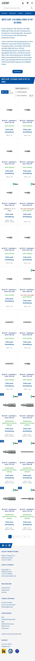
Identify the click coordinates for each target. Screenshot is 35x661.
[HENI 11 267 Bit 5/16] (9, 452)
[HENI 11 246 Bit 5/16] (9, 192)
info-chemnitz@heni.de (8, 576)
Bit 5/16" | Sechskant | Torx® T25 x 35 (27, 416)
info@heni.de (5, 646)
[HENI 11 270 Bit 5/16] (27, 498)
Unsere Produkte (6, 602)
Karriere (4, 592)
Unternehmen (5, 588)
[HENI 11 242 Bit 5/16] (27, 110)
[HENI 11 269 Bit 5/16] (9, 498)
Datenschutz (5, 626)
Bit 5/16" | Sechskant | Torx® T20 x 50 (9, 121)
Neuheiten (12, 13)
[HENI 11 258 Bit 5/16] (27, 322)
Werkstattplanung (7, 607)
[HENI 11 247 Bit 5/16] (27, 192)
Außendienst (5, 590)
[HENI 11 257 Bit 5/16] (9, 322)
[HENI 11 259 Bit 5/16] (9, 363)
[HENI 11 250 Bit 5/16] (9, 279)
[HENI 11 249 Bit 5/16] (27, 237)
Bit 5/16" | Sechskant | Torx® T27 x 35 (9, 463)
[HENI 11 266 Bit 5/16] (27, 405)
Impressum (5, 628)
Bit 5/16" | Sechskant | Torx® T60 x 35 (27, 290)
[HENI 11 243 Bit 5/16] (9, 151)
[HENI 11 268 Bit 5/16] (27, 452)
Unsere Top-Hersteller (8, 605)
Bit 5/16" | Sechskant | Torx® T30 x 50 (27, 163)
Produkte (4, 13)
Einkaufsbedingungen (8, 619)
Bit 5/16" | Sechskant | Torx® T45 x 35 (9, 204)
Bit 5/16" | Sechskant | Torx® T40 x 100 (27, 249)
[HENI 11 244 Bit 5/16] (27, 151)
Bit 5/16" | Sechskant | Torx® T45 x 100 (9, 290)
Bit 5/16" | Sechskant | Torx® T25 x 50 (27, 121)
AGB (2, 621)
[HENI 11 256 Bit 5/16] (27, 279)
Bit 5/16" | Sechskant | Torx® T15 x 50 (27, 375)
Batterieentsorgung (7, 624)
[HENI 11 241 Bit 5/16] (9, 110)
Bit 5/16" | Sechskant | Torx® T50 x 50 (9, 375)
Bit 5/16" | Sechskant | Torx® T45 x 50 (27, 334)
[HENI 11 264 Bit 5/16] (27, 363)
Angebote (28, 13)
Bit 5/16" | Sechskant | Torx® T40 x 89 (27, 463)
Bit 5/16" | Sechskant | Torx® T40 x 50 (9, 334)
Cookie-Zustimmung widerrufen (11, 634)
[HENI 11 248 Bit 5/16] (9, 237)
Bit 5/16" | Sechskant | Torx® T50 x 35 (27, 204)
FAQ (2, 617)
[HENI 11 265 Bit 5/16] (9, 405)
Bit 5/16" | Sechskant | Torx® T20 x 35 (9, 416)
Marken (20, 13)
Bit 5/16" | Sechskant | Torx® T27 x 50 (9, 163)
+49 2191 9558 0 (6, 644)
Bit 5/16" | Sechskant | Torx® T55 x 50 (9, 249)
